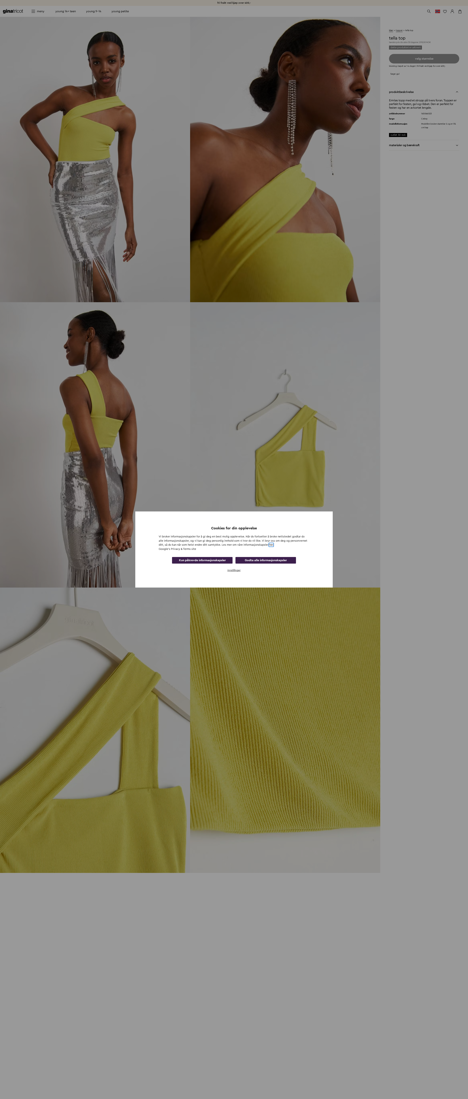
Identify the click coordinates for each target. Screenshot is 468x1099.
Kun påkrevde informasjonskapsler (202, 560)
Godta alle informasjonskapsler (266, 560)
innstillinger (234, 570)
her (271, 544)
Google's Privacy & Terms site (177, 549)
